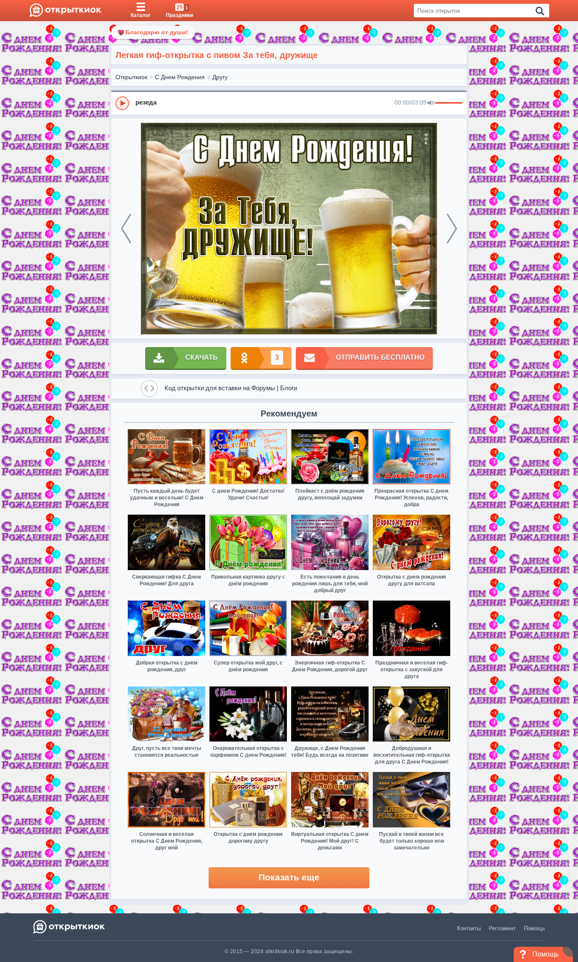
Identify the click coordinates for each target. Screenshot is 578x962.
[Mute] (431, 103)
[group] (289, 102)
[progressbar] (448, 103)
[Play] (122, 103)
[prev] (126, 228)
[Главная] (65, 10)
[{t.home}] (69, 926)
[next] (452, 228)
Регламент (502, 928)
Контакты (469, 928)
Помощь (534, 928)
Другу (220, 77)
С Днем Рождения (180, 77)
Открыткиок (131, 77)
